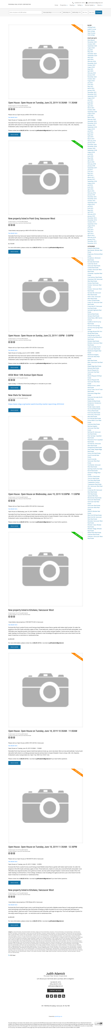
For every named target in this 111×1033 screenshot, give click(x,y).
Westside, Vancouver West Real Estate (19, 951)
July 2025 (90, 50)
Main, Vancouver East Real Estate (45, 939)
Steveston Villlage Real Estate (44, 947)
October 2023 (91, 65)
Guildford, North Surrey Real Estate (30, 937)
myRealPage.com (58, 1016)
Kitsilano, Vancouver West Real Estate (21, 614)
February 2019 (92, 141)
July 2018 (90, 154)
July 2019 (90, 131)
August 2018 (91, 152)
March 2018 (91, 162)
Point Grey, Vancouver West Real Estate (22, 107)
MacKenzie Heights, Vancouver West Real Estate (21, 939)
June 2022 (90, 84)
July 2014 (90, 228)
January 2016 (91, 195)
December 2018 (92, 144)
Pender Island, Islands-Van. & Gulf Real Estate (70, 942)
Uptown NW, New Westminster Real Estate (68, 948)
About (99, 5)
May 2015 (90, 210)
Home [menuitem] (56, 5)
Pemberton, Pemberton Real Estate (53, 942)
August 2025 (91, 48)
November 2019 (92, 123)
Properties (63, 5)
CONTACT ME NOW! (55, 990)
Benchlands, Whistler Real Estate (28, 931)
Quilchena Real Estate (67, 943)
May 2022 (90, 86)
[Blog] (63, 996)
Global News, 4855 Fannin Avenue (15, 937)
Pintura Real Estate (93, 411)
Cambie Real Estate (22, 933)
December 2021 (92, 92)
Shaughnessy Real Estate (16, 946)
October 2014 (91, 222)
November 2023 (92, 63)
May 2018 (90, 158)
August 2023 (91, 67)
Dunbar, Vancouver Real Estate (26, 934)
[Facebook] (47, 996)
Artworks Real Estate (17, 931)
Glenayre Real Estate (76, 935)
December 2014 (92, 218)
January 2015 (91, 216)
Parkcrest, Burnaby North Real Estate (28, 942)
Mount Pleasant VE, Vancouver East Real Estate (93, 372)
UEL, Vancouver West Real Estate (28, 948)
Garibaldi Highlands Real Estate (56, 935)
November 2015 (92, 199)
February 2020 (92, 119)
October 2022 (91, 79)
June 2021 (90, 102)
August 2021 (91, 98)
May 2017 (90, 173)
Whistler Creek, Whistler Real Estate (34, 951)
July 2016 (90, 185)
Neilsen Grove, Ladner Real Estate (59, 940)
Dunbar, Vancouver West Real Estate (40, 934)
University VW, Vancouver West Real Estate (43, 948)
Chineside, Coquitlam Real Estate (48, 933)
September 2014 (92, 224)
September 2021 (92, 96)
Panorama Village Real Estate (14, 942)
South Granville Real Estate (52, 946)
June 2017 (90, 171)
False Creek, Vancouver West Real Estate (73, 934)
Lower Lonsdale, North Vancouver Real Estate (61, 938)
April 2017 (90, 175)
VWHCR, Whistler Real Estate (52, 949)
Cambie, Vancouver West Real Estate (34, 933)
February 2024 (92, 61)
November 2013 (92, 243)
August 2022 (91, 81)
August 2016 (91, 183)
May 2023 (90, 69)
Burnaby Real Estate (69, 931)
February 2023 (92, 73)
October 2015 (91, 200)
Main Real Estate (34, 939)
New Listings (91, 31)
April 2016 (90, 189)
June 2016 (90, 187)
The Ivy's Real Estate (63, 947)
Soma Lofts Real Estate (42, 946)
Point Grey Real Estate (18, 943)
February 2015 (92, 214)
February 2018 (92, 164)
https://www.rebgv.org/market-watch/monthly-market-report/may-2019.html (36, 404)
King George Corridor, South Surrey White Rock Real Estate (95, 337)
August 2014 (91, 226)
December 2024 (92, 53)
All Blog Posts (91, 27)
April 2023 (90, 71)
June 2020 (90, 115)
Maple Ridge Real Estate (57, 939)
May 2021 (90, 104)
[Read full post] (45, 62)
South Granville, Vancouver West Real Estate (67, 946)
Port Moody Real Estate (44, 943)
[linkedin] (59, 996)
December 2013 (92, 241)
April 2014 (90, 233)
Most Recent (91, 40)
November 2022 (92, 77)
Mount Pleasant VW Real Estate (26, 940)
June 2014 (90, 229)
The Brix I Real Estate (54, 947)
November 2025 (92, 42)
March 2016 (91, 191)
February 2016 (92, 193)
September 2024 (92, 55)
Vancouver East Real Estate (19, 949)
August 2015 (91, 204)
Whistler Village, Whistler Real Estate (49, 951)
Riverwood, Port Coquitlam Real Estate (59, 944)
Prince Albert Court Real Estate (56, 943)
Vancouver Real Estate (29, 949)
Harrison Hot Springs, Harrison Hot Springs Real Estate (48, 937)
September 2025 (92, 46)
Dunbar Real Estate (15, 934)
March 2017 (91, 177)
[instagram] (55, 996)
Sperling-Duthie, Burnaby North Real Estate (28, 947)
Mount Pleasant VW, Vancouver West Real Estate (42, 940)
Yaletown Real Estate (72, 951)
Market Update (89, 5)
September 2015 (92, 202)
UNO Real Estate (56, 948)
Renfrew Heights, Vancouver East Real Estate (93, 428)
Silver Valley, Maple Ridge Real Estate (29, 946)
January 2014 (91, 239)
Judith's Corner (92, 29)
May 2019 (90, 135)
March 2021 (91, 108)
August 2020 (91, 113)
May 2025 (90, 52)
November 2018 (92, 146)
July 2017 (90, 169)
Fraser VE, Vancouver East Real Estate (24, 935)
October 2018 (91, 148)
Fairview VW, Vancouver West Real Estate (56, 934)
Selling (79, 5)
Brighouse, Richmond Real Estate (42, 931)
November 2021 (92, 94)
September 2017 (92, 168)
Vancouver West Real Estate (40, 949)
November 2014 (92, 220)
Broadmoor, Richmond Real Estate (57, 931)
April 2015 (90, 212)
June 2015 (90, 208)
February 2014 (92, 237)
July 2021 (90, 100)
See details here (12, 117)
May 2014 (90, 231)
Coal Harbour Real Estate (61, 933)
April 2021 (90, 106)
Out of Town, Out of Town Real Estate (74, 940)
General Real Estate (67, 935)
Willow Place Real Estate (62, 951)
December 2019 (92, 121)
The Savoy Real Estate (72, 947)
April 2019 (90, 137)
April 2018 (90, 160)
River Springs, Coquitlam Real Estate (43, 944)
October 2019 (91, 125)
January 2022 (91, 90)
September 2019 (92, 127)
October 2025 (91, 44)
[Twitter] (51, 996)
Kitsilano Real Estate (32, 938)
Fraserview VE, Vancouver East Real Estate (41, 935)
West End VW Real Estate (63, 949)
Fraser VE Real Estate (12, 935)
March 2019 (91, 139)
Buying (72, 5)
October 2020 (91, 110)
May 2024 (90, 57)
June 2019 (90, 133)
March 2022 (91, 88)
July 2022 (90, 83)
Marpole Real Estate (67, 939)
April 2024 (90, 59)
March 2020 (91, 117)
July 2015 (90, 206)
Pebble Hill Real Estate (40, 942)
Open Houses (91, 33)
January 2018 (91, 166)
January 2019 (91, 142)
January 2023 (91, 75)
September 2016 (92, 181)
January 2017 (91, 179)
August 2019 (91, 129)
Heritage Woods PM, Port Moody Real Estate (68, 937)
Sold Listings (91, 35)
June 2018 (90, 156)
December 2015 (92, 197)
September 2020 (92, 112)
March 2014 (91, 235)
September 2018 (92, 150)
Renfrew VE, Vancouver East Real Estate (27, 944)
